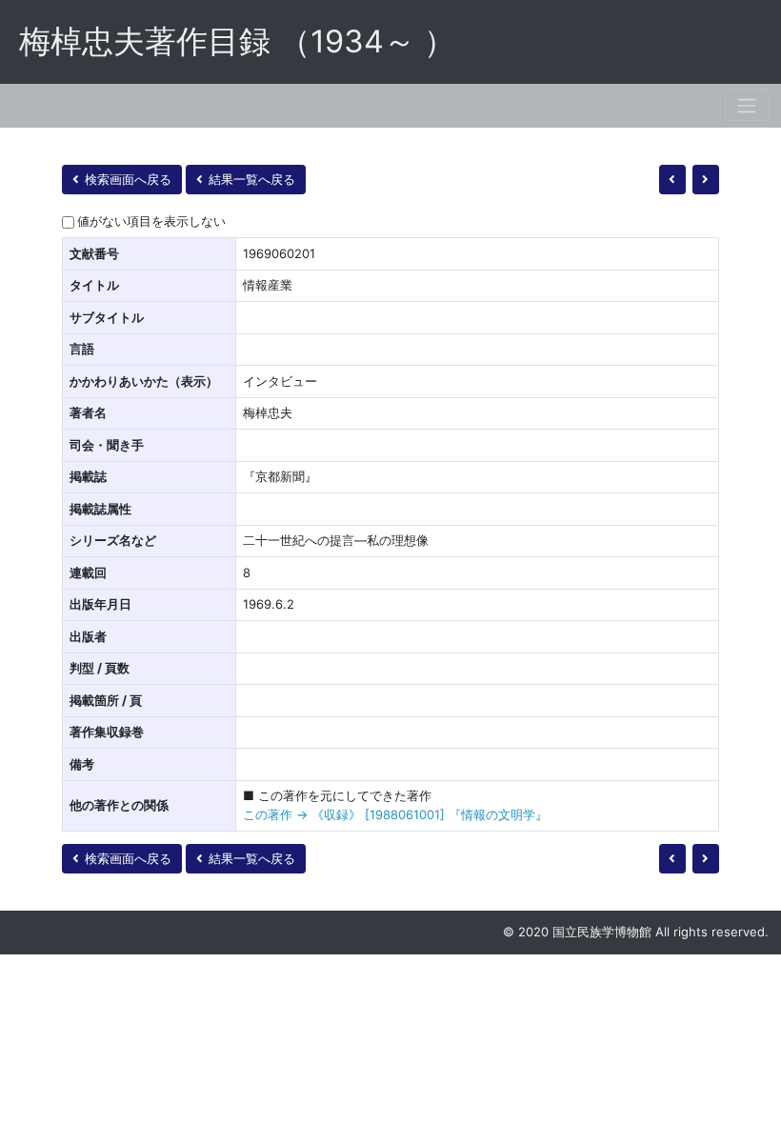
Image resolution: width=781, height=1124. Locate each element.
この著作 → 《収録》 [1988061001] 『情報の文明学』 (395, 814)
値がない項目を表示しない (151, 221)
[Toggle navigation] (747, 105)
